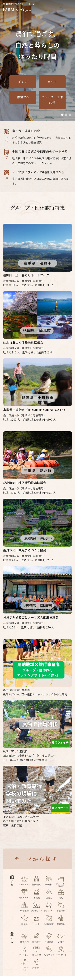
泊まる (23, 82)
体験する (23, 97)
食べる (52, 82)
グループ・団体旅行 (52, 100)
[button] (62, 115)
